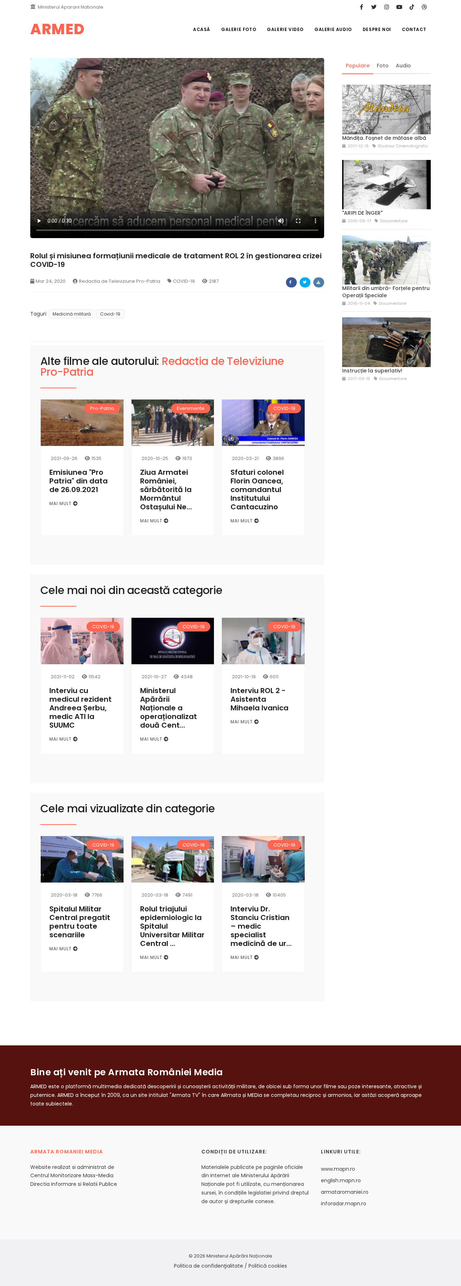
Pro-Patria (102, 408)
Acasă (201, 29)
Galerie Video (285, 29)
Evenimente (191, 408)
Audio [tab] (403, 65)
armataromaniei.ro (344, 1192)
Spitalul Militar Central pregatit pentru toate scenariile (79, 922)
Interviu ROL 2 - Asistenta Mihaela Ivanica (259, 699)
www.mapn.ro (338, 1169)
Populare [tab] (358, 65)
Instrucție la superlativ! (372, 370)
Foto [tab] (383, 65)
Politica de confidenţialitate (208, 1265)
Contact (414, 29)
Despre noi (377, 29)
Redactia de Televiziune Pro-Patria (119, 281)
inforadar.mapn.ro (343, 1203)
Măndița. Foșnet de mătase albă (384, 138)
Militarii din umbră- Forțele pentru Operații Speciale (386, 292)
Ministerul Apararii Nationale (70, 7)
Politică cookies (268, 1265)
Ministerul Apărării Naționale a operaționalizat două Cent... (168, 708)
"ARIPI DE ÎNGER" (362, 212)
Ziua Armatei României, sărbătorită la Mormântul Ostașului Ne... (166, 489)
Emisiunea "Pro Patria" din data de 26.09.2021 (78, 481)
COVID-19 (184, 281)
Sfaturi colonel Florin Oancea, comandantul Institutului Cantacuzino (257, 489)
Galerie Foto (238, 29)
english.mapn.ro (341, 1180)
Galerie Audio (333, 29)
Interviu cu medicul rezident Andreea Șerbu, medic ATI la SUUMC (80, 708)
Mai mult (61, 503)
